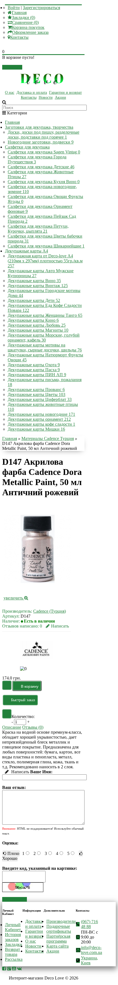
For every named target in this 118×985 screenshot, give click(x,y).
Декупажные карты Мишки (36, 429)
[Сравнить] (7, 714)
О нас (9, 92)
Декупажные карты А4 (26, 251)
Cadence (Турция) (49, 611)
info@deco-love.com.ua (91, 950)
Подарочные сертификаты (58, 929)
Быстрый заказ (23, 700)
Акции (60, 97)
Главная (19, 12)
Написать (60, 626)
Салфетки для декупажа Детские (41, 166)
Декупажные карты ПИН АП (37, 374)
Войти (14, 7)
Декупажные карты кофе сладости (41, 424)
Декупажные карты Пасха (34, 369)
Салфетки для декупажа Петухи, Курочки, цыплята (38, 228)
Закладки (13, 944)
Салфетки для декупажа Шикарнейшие (46, 246)
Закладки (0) (23, 17)
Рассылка (14, 959)
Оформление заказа (30, 32)
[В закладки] (7, 685)
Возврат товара (12, 952)
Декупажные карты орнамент (39, 419)
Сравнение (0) (25, 22)
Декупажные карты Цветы (36, 394)
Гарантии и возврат (65, 92)
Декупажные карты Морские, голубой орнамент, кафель (44, 337)
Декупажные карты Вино (34, 280)
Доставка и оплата (31, 92)
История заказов (13, 937)
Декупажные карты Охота (34, 364)
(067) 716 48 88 (89, 924)
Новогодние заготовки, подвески (41, 142)
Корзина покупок (28, 27)
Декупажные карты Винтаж (38, 285)
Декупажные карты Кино (33, 320)
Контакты (19, 37)
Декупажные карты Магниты (38, 330)
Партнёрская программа (58, 938)
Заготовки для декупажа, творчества (39, 127)
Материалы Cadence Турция (47, 438)
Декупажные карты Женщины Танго (45, 315)
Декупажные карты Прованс (36, 389)
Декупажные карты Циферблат (40, 399)
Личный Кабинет (13, 927)
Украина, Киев (89, 960)
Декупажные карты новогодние (41, 414)
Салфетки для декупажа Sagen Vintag (44, 152)
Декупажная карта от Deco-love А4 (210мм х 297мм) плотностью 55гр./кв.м (45, 261)
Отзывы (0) (32, 727)
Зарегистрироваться (41, 7)
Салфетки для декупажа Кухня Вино (44, 181)
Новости (46, 97)
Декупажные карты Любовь (37, 325)
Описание (11, 727)
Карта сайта (57, 946)
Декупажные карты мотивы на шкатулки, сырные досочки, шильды (45, 347)
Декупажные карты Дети (34, 300)
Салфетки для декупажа (27, 147)
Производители (61, 921)
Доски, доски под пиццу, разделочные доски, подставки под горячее (43, 134)
